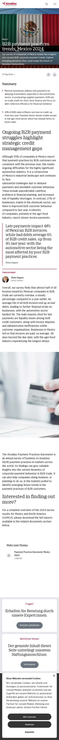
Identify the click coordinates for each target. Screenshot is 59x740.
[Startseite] (9, 4)
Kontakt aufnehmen (29, 625)
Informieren (29, 665)
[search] (47, 4)
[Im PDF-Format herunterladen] (54, 74)
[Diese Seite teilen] (48, 74)
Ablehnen (29, 725)
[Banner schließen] (54, 676)
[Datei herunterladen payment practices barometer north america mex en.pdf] (9, 555)
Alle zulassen (29, 717)
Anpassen (29, 732)
